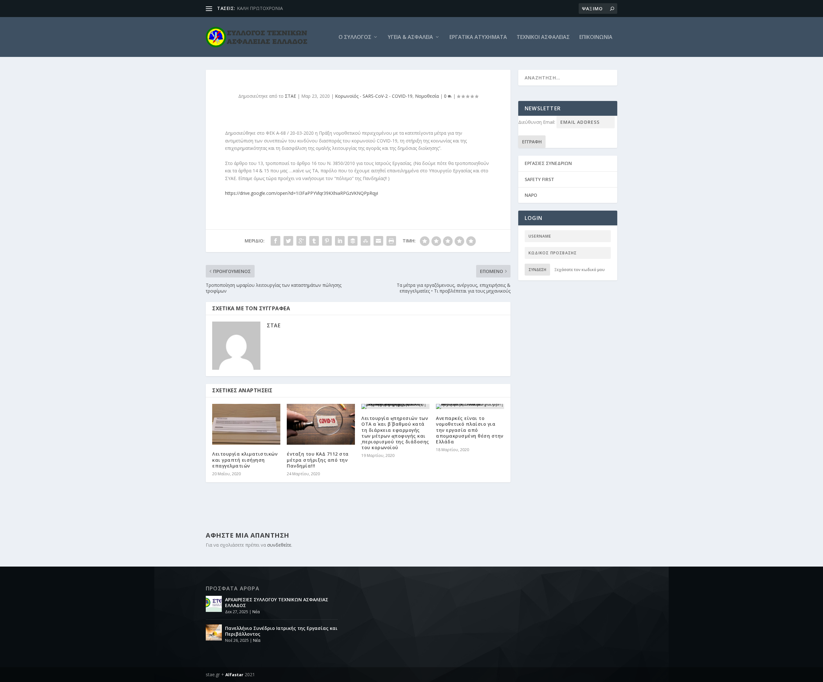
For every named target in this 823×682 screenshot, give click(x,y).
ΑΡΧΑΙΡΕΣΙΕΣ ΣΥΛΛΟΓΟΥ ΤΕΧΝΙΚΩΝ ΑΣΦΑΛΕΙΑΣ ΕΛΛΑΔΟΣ (276, 602)
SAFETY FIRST (539, 179)
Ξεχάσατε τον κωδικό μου (579, 269)
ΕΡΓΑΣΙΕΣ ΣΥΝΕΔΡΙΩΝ (548, 163)
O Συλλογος (355, 37)
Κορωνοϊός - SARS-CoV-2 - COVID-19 (373, 96)
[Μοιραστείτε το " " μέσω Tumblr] (314, 240)
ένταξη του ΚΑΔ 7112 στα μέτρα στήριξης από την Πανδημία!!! (318, 459)
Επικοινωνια (595, 37)
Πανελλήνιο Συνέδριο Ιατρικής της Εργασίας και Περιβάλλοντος (281, 631)
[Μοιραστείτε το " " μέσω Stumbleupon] (365, 240)
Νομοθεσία (427, 96)
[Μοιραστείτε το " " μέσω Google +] (301, 240)
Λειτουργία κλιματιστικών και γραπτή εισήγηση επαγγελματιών (244, 459)
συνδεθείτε (279, 545)
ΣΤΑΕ (290, 96)
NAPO (531, 195)
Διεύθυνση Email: (537, 122)
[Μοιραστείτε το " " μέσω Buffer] (352, 240)
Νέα (256, 611)
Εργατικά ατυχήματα (478, 37)
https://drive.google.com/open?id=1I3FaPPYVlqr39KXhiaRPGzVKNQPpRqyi (301, 193)
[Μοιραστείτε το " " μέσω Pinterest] (327, 240)
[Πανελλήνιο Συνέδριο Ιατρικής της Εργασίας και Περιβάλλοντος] (214, 632)
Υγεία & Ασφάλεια (410, 37)
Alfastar (234, 674)
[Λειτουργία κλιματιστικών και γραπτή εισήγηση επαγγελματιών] (246, 424)
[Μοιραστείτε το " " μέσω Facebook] (275, 240)
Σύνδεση (537, 269)
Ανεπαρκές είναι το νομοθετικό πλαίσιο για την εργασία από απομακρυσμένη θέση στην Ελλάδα (469, 430)
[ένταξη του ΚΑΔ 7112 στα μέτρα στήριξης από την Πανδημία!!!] (321, 424)
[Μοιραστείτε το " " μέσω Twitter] (288, 240)
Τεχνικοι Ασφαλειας (543, 37)
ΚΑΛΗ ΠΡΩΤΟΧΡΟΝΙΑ (260, 8)
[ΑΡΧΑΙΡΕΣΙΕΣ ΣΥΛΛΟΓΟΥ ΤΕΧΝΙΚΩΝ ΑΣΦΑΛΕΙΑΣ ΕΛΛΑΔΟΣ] (214, 604)
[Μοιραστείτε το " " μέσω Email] (378, 240)
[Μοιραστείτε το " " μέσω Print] (391, 240)
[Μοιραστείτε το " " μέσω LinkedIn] (339, 240)
